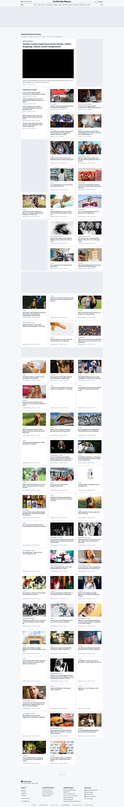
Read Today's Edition (92, 790)
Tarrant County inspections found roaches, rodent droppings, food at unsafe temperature (47, 45)
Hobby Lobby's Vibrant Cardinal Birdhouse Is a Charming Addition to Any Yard (34, 649)
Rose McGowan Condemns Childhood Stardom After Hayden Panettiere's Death (60, 759)
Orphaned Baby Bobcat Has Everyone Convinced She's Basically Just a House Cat (61, 213)
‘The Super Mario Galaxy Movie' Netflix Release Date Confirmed (34, 443)
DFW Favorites (82, 5)
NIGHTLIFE (31, 36)
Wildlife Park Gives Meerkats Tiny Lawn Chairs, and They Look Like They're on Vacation (34, 486)
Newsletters (89, 794)
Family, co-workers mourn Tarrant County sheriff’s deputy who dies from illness (33, 100)
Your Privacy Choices (77, 805)
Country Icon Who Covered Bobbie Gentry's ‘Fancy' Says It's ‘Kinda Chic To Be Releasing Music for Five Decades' (61, 458)
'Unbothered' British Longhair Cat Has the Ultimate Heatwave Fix (33, 377)
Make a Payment (46, 795)
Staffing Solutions (68, 799)
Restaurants (49, 5)
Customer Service (47, 790)
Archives (23, 795)
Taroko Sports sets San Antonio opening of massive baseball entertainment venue (89, 389)
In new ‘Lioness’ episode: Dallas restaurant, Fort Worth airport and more (34, 93)
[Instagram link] (27, 801)
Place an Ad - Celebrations (70, 795)
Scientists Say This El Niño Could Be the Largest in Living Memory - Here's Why (61, 388)
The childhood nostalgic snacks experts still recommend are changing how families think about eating (61, 132)
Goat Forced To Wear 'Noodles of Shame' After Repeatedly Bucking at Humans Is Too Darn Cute (33, 213)
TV (41, 36)
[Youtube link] (25, 801)
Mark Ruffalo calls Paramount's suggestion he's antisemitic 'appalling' (34, 716)
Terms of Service (89, 805)
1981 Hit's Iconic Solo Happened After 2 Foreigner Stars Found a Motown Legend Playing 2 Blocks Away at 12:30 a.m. (61, 677)
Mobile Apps (89, 792)
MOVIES (37, 36)
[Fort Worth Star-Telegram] (62, 2)
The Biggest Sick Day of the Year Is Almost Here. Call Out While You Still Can (89, 661)
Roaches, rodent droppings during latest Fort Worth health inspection (62, 106)
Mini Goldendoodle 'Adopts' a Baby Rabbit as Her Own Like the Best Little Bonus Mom (34, 431)
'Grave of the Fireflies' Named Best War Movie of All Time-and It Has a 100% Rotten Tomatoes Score (34, 662)
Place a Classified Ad (68, 793)
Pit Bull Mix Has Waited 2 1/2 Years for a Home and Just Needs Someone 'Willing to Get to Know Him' (89, 458)
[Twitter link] (23, 801)
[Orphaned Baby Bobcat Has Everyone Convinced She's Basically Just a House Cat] (62, 201)
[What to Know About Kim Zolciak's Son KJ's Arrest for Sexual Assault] (89, 302)
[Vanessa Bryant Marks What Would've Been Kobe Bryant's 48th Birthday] (62, 366)
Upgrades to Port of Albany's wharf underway (88, 688)
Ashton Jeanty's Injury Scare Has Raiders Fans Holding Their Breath (34, 593)
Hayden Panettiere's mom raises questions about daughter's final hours (34, 325)
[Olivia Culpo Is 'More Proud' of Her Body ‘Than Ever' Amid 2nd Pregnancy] (89, 254)
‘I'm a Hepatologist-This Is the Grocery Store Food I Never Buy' (61, 185)
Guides (88, 5)
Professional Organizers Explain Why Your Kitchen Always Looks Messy (60, 648)
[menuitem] (22, 4)
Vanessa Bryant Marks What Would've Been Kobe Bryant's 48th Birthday (61, 377)
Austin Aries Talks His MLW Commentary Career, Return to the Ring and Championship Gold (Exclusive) (34, 314)
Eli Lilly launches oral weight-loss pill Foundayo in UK (88, 485)
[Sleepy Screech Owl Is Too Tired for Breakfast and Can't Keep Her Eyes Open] (62, 147)
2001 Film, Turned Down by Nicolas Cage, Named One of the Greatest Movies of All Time (62, 299)
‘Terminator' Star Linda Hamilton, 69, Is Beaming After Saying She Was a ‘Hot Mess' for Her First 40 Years (34, 704)
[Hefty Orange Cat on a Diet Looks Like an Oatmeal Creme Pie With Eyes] (62, 329)
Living (52, 129)
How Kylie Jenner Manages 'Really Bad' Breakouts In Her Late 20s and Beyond (89, 648)
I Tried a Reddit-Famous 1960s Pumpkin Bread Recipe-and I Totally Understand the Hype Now (34, 513)
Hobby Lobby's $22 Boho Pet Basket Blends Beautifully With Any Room (60, 430)
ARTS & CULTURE (51, 36)
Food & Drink (81, 182)
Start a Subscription (47, 791)
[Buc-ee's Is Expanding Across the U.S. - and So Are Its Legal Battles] (89, 201)
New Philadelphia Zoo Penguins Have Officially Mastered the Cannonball (88, 430)
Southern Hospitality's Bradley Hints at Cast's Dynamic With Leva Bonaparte (61, 593)
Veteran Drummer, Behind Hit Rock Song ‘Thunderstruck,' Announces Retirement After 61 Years (61, 541)
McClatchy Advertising (69, 790)
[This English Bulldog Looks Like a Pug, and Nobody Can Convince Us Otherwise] (89, 366)
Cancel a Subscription (48, 793)
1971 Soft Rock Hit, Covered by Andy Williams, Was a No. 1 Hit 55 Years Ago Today (89, 239)
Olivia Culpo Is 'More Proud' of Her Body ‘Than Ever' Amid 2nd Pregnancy (89, 265)
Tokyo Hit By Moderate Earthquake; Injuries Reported (60, 688)
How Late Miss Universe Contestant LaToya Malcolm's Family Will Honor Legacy (33, 759)
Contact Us (24, 793)
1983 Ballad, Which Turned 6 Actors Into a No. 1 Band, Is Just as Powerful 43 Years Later (89, 541)
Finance (70, 5)
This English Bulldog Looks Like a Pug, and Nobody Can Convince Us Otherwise (89, 377)
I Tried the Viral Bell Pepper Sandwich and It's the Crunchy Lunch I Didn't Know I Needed (89, 186)
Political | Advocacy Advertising (71, 801)
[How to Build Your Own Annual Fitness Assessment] (62, 254)
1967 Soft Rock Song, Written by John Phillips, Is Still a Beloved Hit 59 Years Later (61, 239)
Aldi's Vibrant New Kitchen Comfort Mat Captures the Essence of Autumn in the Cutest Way (89, 341)
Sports (39, 5)
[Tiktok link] (28, 801)
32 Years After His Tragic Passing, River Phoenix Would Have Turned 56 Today (89, 567)
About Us (23, 790)
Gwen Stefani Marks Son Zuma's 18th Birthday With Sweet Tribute (61, 567)
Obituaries (65, 5)
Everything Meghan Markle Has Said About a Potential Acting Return (88, 731)
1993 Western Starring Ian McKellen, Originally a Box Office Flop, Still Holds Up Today (61, 499)
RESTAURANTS (24, 36)
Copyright (33, 805)
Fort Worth (53, 104)
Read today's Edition (27, 1)
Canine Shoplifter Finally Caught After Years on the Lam (89, 512)
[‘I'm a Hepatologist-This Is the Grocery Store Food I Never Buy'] (62, 174)
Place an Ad (66, 791)
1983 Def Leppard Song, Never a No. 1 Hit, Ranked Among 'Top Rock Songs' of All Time (89, 159)
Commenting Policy (43, 805)
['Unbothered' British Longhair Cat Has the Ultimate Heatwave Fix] (34, 366)
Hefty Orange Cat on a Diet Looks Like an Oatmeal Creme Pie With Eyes (61, 340)
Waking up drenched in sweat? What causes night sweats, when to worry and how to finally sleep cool (89, 132)
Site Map (23, 791)
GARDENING (59, 36)
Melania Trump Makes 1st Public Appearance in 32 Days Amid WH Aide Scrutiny (88, 594)
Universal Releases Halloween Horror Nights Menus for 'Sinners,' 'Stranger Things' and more (61, 731)
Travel (52, 482)
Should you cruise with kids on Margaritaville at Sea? (59, 485)
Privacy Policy (54, 805)
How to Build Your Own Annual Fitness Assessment (61, 265)
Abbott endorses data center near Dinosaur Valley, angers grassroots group (32, 117)
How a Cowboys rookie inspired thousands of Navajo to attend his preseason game (32, 108)
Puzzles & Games (91, 796)
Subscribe (100, 1)
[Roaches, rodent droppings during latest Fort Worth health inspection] (62, 95)
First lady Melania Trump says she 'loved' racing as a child (32, 553)
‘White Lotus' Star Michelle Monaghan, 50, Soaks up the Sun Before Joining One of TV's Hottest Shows (89, 622)
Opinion (56, 5)
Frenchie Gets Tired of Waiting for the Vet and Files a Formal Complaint (61, 621)
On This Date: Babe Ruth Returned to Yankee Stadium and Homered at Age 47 (34, 525)
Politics (43, 5)
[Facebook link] (21, 801)
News (35, 5)
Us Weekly (80, 263)
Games (59, 5)
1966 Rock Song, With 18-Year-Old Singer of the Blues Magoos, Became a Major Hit (34, 622)
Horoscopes (89, 798)
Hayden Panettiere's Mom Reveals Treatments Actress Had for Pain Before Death (34, 403)
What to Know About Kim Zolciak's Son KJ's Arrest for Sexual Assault (89, 313)
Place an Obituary (68, 797)
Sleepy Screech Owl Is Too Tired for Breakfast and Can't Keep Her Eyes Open (62, 158)
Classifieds (75, 5)
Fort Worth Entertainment (85, 104)
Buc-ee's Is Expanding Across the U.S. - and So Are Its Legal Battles (89, 212)
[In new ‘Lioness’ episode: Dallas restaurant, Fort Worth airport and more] (89, 95)
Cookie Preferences (65, 805)
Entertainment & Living (84, 156)
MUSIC (44, 36)
